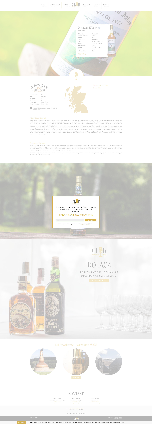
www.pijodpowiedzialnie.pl (85, 224)
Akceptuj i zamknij (21, 422)
